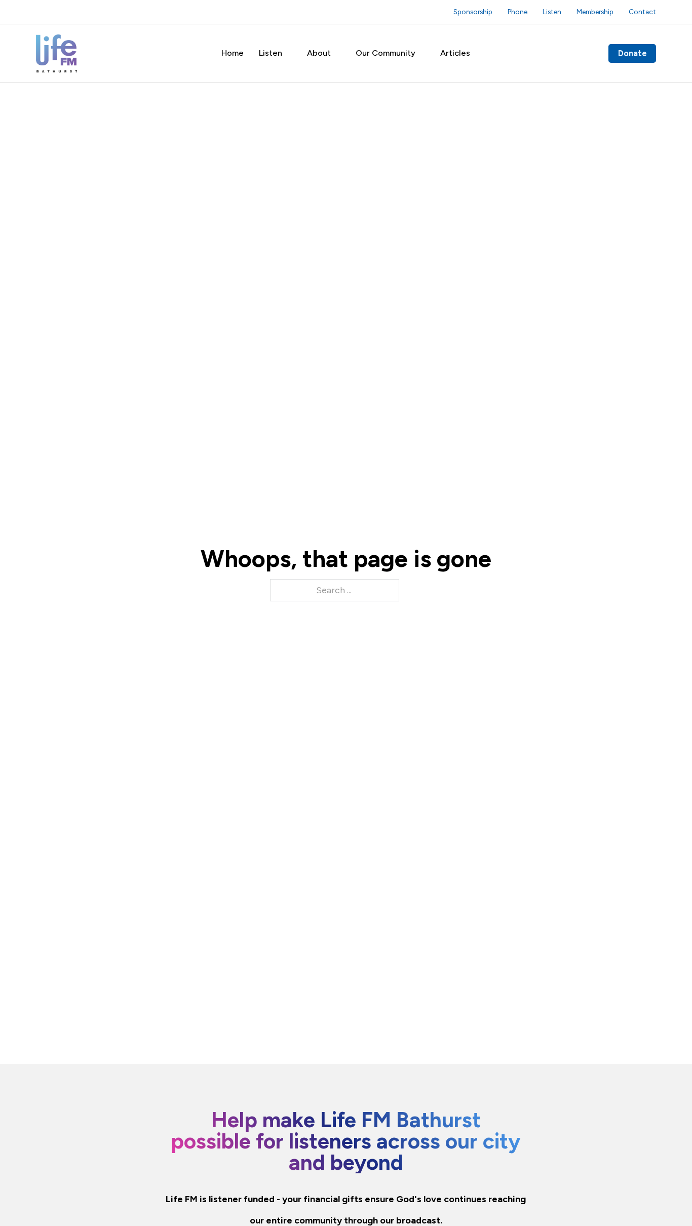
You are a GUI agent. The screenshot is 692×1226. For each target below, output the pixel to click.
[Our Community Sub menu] (422, 53)
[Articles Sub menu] (477, 53)
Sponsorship (472, 12)
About (319, 53)
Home (232, 53)
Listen (552, 12)
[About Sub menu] (338, 53)
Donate (632, 53)
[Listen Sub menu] (289, 53)
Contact (642, 12)
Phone (517, 12)
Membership (594, 12)
